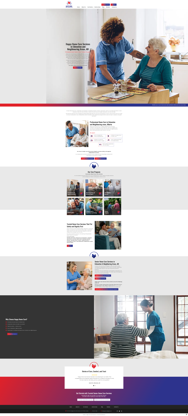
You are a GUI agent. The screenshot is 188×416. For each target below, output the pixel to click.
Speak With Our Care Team (100, 278)
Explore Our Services (77, 67)
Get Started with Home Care (101, 158)
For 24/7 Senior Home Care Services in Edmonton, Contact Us (106, 289)
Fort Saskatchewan (98, 285)
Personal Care (70, 237)
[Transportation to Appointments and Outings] (94, 206)
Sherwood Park (105, 284)
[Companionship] (75, 206)
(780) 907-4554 (106, 4)
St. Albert (100, 284)
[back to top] (186, 414)
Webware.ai (103, 414)
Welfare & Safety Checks (76, 240)
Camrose (110, 285)
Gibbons (106, 285)
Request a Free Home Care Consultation (102, 399)
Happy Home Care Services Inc (91, 414)
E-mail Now (114, 4)
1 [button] (93, 385)
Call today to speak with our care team (85, 399)
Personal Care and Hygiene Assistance (72, 193)
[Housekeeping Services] (112, 187)
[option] (94, 379)
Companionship (71, 212)
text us (147, 104)
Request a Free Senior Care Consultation (103, 275)
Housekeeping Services (107, 193)
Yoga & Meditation (79, 241)
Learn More (70, 245)
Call (143, 104)
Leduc (103, 285)
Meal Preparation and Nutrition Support (90, 193)
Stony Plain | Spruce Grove (114, 284)
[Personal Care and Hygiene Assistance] (75, 187)
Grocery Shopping (107, 212)
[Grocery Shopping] (112, 206)
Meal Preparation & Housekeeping (80, 237)
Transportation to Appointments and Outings (91, 212)
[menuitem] (77, 7)
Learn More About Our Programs (87, 158)
